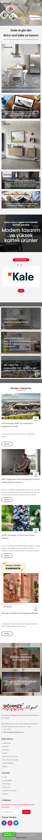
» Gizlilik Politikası (7, 763)
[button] (17, 264)
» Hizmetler (5, 750)
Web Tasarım (21, 838)
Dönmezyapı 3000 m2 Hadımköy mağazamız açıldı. (17, 425)
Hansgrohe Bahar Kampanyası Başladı (20, 613)
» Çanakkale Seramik (9, 791)
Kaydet (26, 812)
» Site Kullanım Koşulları (10, 760)
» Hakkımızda (6, 743)
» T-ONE (4, 777)
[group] (21, 13)
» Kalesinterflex (7, 780)
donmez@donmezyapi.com (13, 732)
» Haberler (5, 746)
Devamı (7, 444)
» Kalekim (5, 794)
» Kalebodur (6, 787)
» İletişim (4, 767)
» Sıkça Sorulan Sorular (10, 757)
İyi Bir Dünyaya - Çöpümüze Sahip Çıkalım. (18, 536)
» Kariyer (4, 753)
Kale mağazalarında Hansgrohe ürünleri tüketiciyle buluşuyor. (21, 480)
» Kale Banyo (6, 784)
